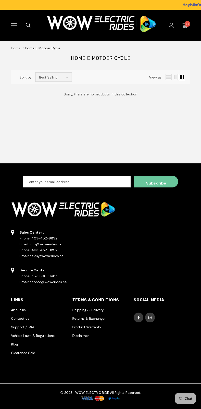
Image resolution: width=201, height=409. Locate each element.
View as (155, 77)
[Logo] (99, 25)
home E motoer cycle (42, 48)
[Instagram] (150, 317)
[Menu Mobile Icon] (14, 25)
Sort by (26, 77)
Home (16, 48)
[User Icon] (171, 25)
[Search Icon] (33, 25)
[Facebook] (138, 317)
